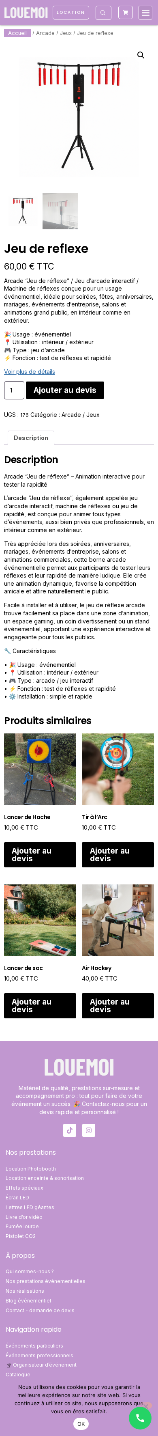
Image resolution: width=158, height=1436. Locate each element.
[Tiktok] (69, 1130)
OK (81, 1424)
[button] (145, 12)
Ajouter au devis (65, 390)
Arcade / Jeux (54, 33)
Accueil (17, 33)
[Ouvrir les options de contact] (140, 1418)
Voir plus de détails (29, 371)
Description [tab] (31, 437)
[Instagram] (88, 1130)
